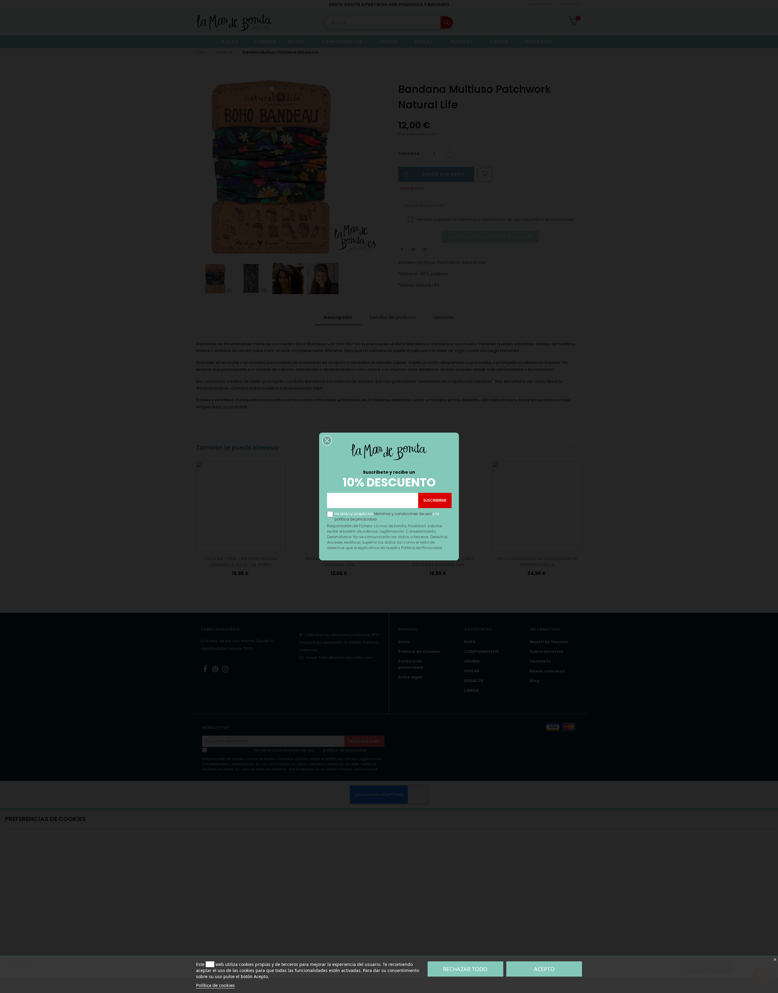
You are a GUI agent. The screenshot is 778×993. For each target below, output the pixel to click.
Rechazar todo (465, 969)
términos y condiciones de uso (403, 513)
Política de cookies (215, 985)
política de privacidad (356, 519)
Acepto (544, 969)
